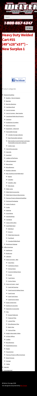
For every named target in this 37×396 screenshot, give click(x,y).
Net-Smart (23, 385)
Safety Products (10, 204)
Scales (8, 207)
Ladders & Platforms (12, 158)
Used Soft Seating (13, 287)
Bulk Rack (11, 229)
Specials (6, 367)
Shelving (8, 210)
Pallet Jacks (9, 189)
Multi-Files (11, 327)
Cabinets (8, 256)
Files (7, 312)
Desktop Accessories (12, 305)
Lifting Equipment (11, 161)
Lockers (8, 339)
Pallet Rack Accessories (12, 192)
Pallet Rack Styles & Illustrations (15, 195)
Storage (8, 361)
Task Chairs (11, 278)
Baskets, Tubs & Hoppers (13, 98)
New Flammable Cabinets (15, 138)
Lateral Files (11, 321)
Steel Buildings (10, 216)
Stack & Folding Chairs (14, 272)
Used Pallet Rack (10, 226)
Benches (8, 101)
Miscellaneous (10, 167)
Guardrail (8, 155)
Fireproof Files (12, 318)
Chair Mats (11, 263)
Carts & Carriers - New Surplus (14, 113)
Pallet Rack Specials (13, 235)
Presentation (9, 352)
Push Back (11, 238)
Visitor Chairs (12, 281)
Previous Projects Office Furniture (15, 355)
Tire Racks (9, 219)
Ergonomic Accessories (12, 309)
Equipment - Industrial (12, 128)
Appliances (9, 250)
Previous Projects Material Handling (16, 198)
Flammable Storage (11, 132)
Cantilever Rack (10, 107)
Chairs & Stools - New (12, 259)
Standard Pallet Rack (14, 241)
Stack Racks (9, 213)
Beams (10, 176)
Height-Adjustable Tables (13, 333)
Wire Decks (11, 186)
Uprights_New (12, 183)
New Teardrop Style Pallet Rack (14, 173)
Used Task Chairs (13, 296)
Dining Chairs (12, 269)
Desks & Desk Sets (11, 302)
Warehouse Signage (11, 244)
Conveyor (8, 119)
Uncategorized (8, 370)
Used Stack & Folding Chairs (16, 290)
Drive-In (10, 232)
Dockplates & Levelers (12, 122)
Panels (8, 349)
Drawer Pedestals (13, 315)
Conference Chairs (13, 266)
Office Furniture (8, 247)
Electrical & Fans (10, 125)
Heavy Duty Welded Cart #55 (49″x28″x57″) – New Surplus (9, 70)
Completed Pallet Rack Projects (15, 116)
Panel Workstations (11, 345)
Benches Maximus (11, 104)
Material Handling (9, 95)
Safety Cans (11, 146)
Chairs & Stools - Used (12, 284)
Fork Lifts (8, 152)
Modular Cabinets (11, 170)
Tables (8, 364)
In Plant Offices (10, 336)
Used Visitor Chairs (13, 299)
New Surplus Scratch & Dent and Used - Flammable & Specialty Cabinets (19, 142)
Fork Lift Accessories (12, 149)
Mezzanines (9, 164)
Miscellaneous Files (13, 324)
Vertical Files (11, 330)
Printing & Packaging (12, 201)
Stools (10, 275)
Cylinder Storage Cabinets (15, 135)
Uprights (10, 179)
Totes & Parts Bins (11, 223)
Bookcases (9, 253)
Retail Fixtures (10, 358)
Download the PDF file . (11, 56)
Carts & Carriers (10, 110)
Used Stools (11, 293)
